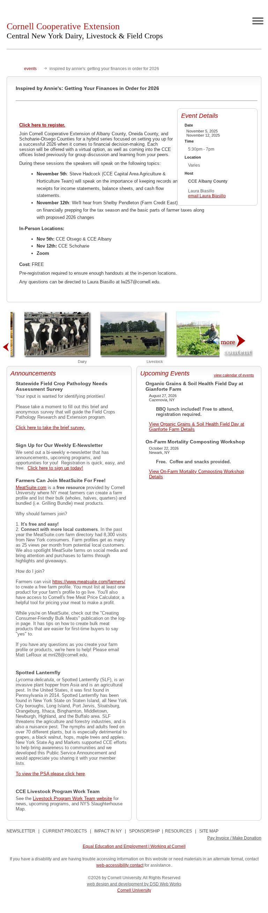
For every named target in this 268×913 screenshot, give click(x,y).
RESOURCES (178, 831)
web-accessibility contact (119, 865)
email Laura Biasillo (207, 195)
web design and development (115, 884)
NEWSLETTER (21, 831)
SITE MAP (208, 831)
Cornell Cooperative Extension (85, 30)
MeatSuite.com (31, 487)
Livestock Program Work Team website (72, 798)
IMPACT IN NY (108, 831)
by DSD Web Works (162, 884)
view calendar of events (234, 375)
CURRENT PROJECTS (65, 831)
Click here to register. (42, 125)
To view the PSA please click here (50, 773)
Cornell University (134, 890)
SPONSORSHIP (144, 831)
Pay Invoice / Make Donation (234, 838)
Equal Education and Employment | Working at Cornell (134, 846)
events (30, 68)
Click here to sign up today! (55, 468)
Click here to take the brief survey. (50, 427)
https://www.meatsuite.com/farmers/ (88, 581)
